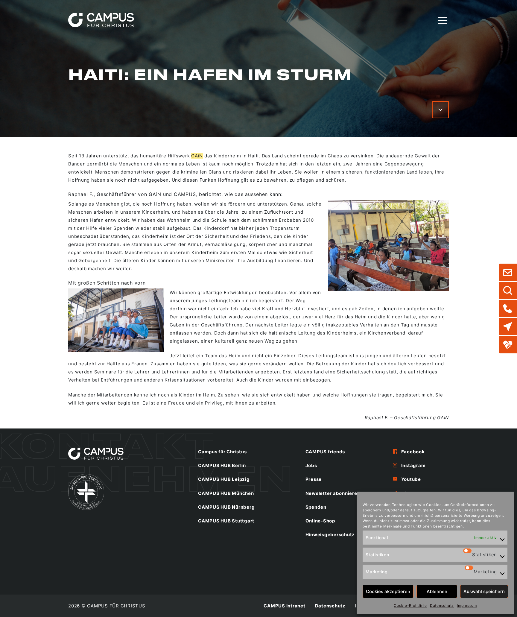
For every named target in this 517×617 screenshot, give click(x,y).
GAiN (197, 156)
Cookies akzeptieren (388, 591)
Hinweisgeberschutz (330, 534)
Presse (313, 479)
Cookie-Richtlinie (410, 605)
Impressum (467, 605)
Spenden (315, 507)
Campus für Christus (222, 452)
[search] (508, 291)
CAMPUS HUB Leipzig (224, 479)
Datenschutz (442, 605)
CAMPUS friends (325, 452)
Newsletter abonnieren (332, 493)
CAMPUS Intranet (284, 606)
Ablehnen (437, 591)
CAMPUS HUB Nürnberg (226, 507)
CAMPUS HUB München (226, 493)
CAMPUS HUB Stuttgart (226, 521)
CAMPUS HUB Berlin (222, 465)
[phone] (508, 308)
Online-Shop (320, 521)
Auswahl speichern (484, 591)
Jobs (311, 465)
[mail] (508, 273)
